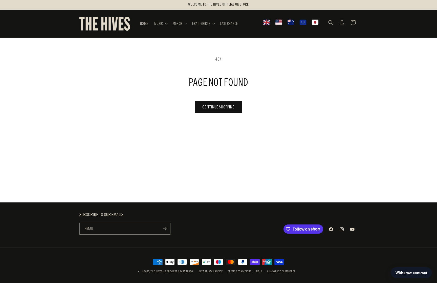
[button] (160, 23)
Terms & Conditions (239, 271)
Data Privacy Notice (211, 271)
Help (259, 271)
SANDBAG (188, 271)
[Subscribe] (164, 229)
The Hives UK (158, 271)
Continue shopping (218, 107)
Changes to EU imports (281, 271)
